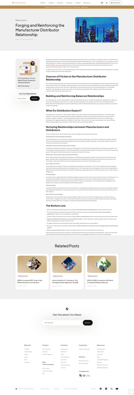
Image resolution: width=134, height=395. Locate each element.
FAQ (43, 373)
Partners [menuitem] (78, 3)
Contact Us (27, 362)
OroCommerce (46, 349)
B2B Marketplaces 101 (102, 367)
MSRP (70, 120)
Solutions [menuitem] (51, 3)
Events (26, 357)
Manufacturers (64, 349)
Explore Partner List (83, 360)
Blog (98, 357)
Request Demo (116, 2)
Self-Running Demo (47, 354)
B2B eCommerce (22, 276)
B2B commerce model (59, 65)
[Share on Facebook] (120, 60)
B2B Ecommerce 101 (102, 365)
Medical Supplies (65, 357)
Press (25, 359)
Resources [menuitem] (87, 3)
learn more (84, 7)
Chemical (63, 367)
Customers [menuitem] (69, 3)
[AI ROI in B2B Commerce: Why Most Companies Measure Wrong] (102, 264)
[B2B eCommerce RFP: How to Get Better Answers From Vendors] (32, 264)
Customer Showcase (84, 349)
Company (26, 349)
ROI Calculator (46, 368)
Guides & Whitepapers (102, 359)
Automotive (64, 359)
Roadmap (44, 351)
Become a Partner (83, 363)
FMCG (62, 354)
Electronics (63, 362)
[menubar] (66, 3)
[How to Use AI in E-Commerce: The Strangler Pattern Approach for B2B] (67, 264)
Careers (26, 354)
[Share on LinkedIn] (120, 68)
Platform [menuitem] (43, 3)
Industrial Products (65, 365)
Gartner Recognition (47, 371)
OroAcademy (100, 351)
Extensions (100, 354)
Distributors (64, 351)
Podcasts (99, 362)
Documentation (101, 349)
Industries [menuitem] (60, 3)
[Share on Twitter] (120, 64)
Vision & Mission (28, 351)
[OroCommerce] (19, 2)
